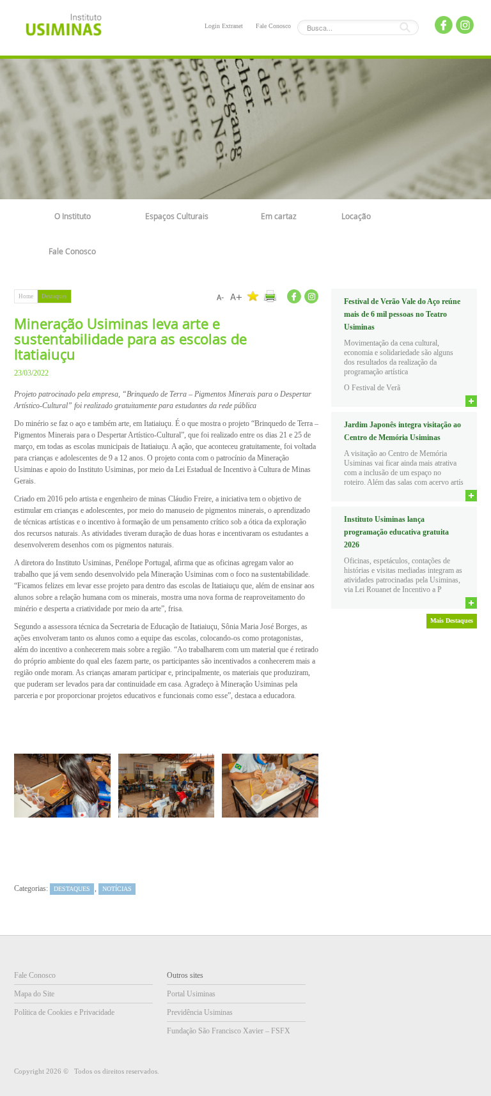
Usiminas (63, 27)
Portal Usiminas (191, 993)
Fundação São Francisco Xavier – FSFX (228, 1030)
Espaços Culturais (176, 216)
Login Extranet (224, 25)
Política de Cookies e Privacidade (64, 1012)
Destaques (54, 296)
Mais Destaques (451, 620)
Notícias (117, 888)
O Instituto (72, 216)
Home (26, 296)
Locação (356, 216)
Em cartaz (279, 216)
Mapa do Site (34, 993)
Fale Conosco (273, 25)
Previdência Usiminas (200, 1012)
